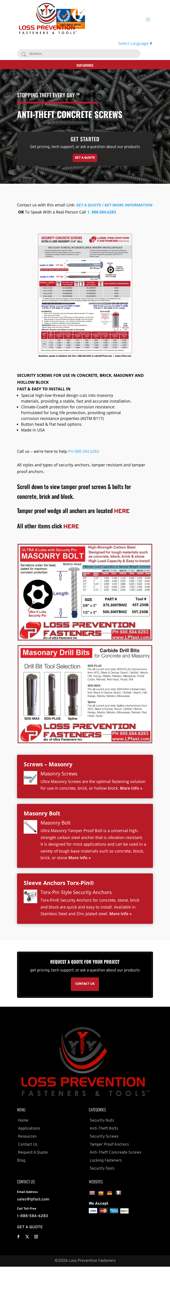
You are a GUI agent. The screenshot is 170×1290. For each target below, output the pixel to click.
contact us (85, 984)
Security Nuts (101, 1120)
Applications (28, 1128)
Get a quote (85, 158)
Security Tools (101, 1168)
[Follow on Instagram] (36, 1236)
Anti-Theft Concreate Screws (115, 1152)
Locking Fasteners (105, 1160)
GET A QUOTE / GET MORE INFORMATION (114, 205)
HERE (122, 511)
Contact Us (27, 1144)
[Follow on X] (27, 1236)
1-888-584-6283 (32, 1216)
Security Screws (103, 1136)
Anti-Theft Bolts (103, 1128)
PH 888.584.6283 (83, 451)
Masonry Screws (59, 773)
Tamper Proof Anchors (109, 1144)
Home (22, 1120)
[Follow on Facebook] (18, 1236)
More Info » (131, 788)
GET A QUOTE (30, 1227)
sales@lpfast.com (33, 1199)
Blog (21, 1160)
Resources (27, 1136)
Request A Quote (32, 1152)
